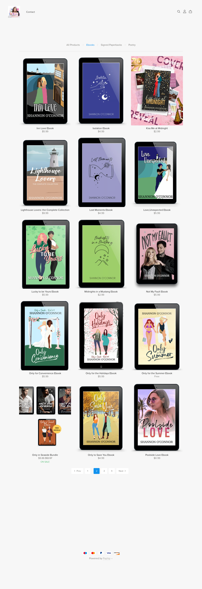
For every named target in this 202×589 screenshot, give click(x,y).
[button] (112, 559)
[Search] (178, 11)
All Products (73, 45)
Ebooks (90, 45)
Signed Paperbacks (111, 45)
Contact (30, 12)
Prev (78, 471)
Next (121, 471)
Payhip (106, 558)
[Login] (185, 11)
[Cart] (191, 11)
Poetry (132, 45)
